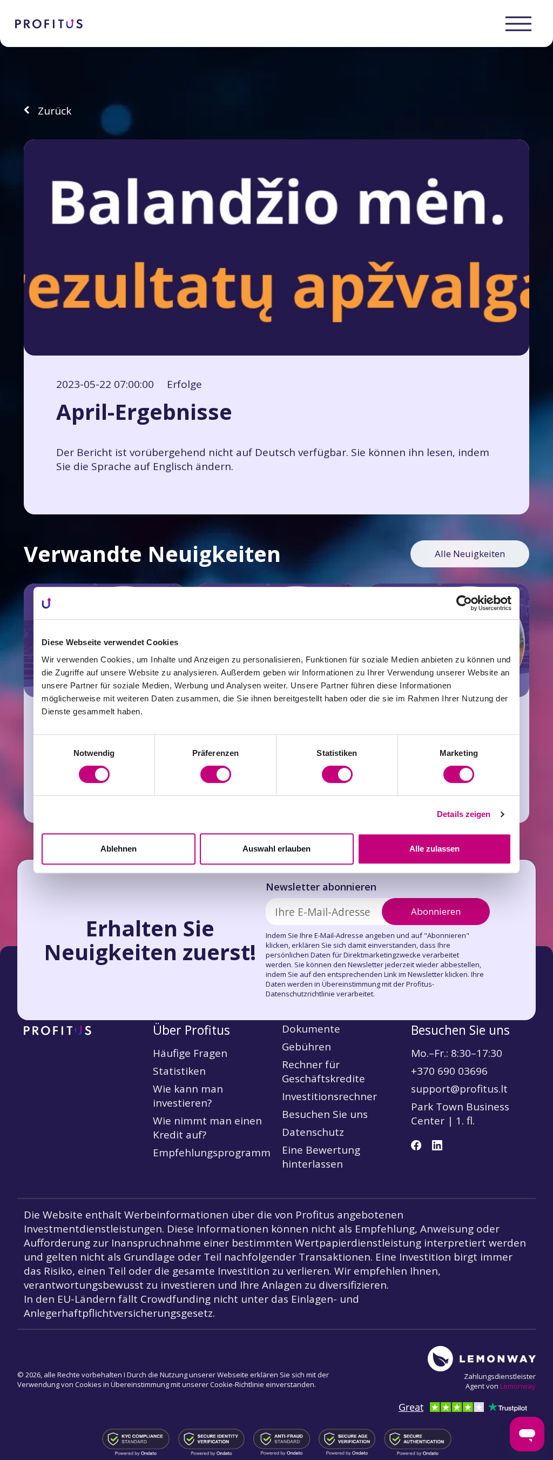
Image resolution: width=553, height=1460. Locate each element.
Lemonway (518, 1386)
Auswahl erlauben (276, 848)
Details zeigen (463, 814)
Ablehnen (118, 848)
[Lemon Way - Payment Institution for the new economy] (482, 1358)
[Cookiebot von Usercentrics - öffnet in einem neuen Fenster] (464, 603)
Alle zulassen (434, 848)
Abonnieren (436, 911)
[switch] (215, 774)
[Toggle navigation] (518, 24)
